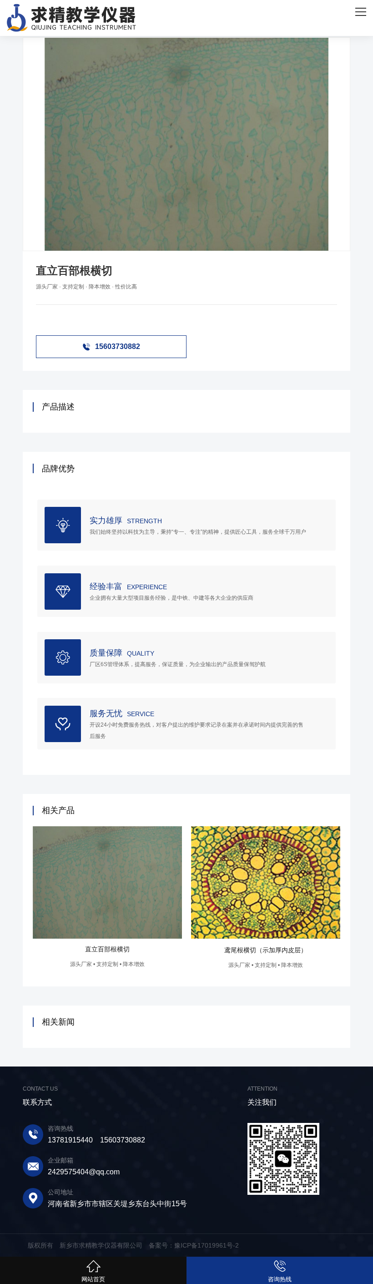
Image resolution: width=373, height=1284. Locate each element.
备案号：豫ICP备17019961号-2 (194, 1245)
